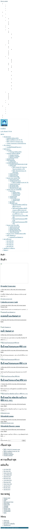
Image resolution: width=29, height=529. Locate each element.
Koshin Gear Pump (14, 40)
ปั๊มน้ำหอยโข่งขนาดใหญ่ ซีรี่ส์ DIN (14, 380)
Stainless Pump (16, 59)
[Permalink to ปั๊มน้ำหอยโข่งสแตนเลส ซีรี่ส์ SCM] (10, 359)
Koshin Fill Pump (14, 42)
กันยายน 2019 (7, 476)
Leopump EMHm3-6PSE (13, 5)
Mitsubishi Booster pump (15, 54)
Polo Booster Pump (14, 53)
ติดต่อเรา (6, 117)
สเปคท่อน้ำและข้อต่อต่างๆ (16, 104)
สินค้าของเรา (7, 15)
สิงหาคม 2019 (7, 478)
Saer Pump (12, 68)
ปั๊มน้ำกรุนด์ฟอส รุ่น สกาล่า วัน (14, 6)
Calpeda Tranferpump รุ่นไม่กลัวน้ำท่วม (16, 10)
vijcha (19, 289)
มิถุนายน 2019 (7, 482)
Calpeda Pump (13, 64)
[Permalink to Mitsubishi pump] (5, 413)
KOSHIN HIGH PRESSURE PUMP (18, 31)
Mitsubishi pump (13, 70)
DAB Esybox (13, 28)
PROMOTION (7, 3)
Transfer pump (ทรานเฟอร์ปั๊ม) (14, 56)
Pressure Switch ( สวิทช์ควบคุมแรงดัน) (16, 100)
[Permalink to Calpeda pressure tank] (6, 299)
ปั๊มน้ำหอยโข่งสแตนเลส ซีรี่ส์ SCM (14, 363)
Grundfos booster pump (15, 47)
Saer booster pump (14, 52)
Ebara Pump (12, 58)
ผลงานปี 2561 (10, 113)
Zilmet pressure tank (14, 95)
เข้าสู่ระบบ (6, 520)
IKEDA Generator (14, 24)
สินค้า (2, 291)
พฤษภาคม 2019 (8, 484)
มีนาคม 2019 (7, 487)
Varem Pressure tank (14, 99)
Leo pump (9, 17)
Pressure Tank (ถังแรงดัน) (13, 92)
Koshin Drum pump (14, 43)
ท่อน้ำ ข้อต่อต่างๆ (11, 102)
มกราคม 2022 (7, 469)
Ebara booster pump (14, 46)
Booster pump (7, 498)
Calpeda (24, 305)
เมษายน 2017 (7, 489)
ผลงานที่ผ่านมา (8, 106)
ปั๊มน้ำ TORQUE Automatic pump (15, 8)
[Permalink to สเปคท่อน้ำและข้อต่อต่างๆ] (8, 312)
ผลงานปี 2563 (10, 109)
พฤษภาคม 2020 (8, 473)
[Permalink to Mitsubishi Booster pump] (7, 423)
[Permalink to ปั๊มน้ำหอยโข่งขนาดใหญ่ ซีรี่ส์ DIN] (10, 376)
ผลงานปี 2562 (10, 111)
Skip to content (4, 1)
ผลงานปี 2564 (10, 107)
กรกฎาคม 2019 (8, 480)
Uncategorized (22, 320)
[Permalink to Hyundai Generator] (14, 283)
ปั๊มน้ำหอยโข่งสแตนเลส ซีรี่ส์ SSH (13, 347)
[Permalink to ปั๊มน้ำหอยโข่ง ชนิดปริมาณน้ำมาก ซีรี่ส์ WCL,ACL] (14, 393)
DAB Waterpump (11, 27)
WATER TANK (10, 25)
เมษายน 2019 (7, 485)
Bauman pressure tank (15, 96)
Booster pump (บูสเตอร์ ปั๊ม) (13, 44)
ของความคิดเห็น (9, 523)
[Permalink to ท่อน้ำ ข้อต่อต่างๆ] (6, 327)
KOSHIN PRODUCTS (12, 29)
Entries (6, 522)
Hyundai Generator (14, 21)
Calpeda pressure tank (15, 93)
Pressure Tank (4, 307)
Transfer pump (24, 350)
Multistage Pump (16, 60)
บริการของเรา (7, 12)
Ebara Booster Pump (8, 502)
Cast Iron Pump (16, 62)
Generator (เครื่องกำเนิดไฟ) (13, 20)
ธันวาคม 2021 (7, 471)
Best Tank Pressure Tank (15, 97)
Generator (23, 289)
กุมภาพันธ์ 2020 (8, 474)
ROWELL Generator (14, 23)
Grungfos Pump (13, 63)
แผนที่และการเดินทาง (9, 115)
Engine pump (13, 32)
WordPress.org (7, 525)
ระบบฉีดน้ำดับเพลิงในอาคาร (14, 14)
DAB (5, 500)
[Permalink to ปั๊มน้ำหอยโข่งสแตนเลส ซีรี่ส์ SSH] (10, 342)
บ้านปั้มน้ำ (3, 128)
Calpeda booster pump (15, 51)
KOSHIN (6, 507)
